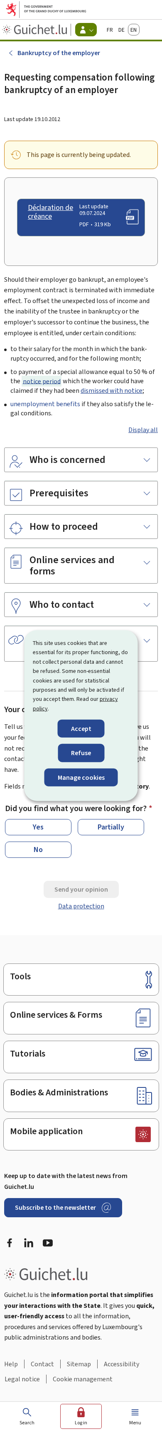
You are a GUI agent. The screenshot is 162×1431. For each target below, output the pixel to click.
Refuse (81, 752)
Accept (81, 728)
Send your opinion (81, 889)
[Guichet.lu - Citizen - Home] (35, 30)
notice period (42, 381)
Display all (143, 429)
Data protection (81, 906)
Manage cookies (81, 777)
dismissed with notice (111, 390)
